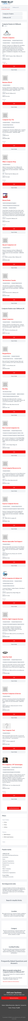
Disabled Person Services (8, 863)
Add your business (14, 998)
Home (3, 1005)
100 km (5, 827)
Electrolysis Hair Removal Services (10, 855)
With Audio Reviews (8, 837)
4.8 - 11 (5, 63)
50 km (5, 824)
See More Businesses (14, 808)
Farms (3, 859)
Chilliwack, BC (15, 7)
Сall (14, 66)
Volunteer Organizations (8, 861)
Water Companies (6, 868)
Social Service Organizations (9, 872)
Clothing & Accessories (7, 876)
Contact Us (23, 1005)
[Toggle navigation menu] (26, 2)
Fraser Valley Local (5, 7)
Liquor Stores (5, 870)
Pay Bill (18, 1007)
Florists (4, 866)
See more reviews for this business (11, 981)
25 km (5, 822)
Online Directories (10, 1005)
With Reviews (7, 834)
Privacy (14, 1007)
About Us (17, 1005)
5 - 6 (4, 792)
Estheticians (5, 857)
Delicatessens (5, 865)
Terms (9, 1007)
